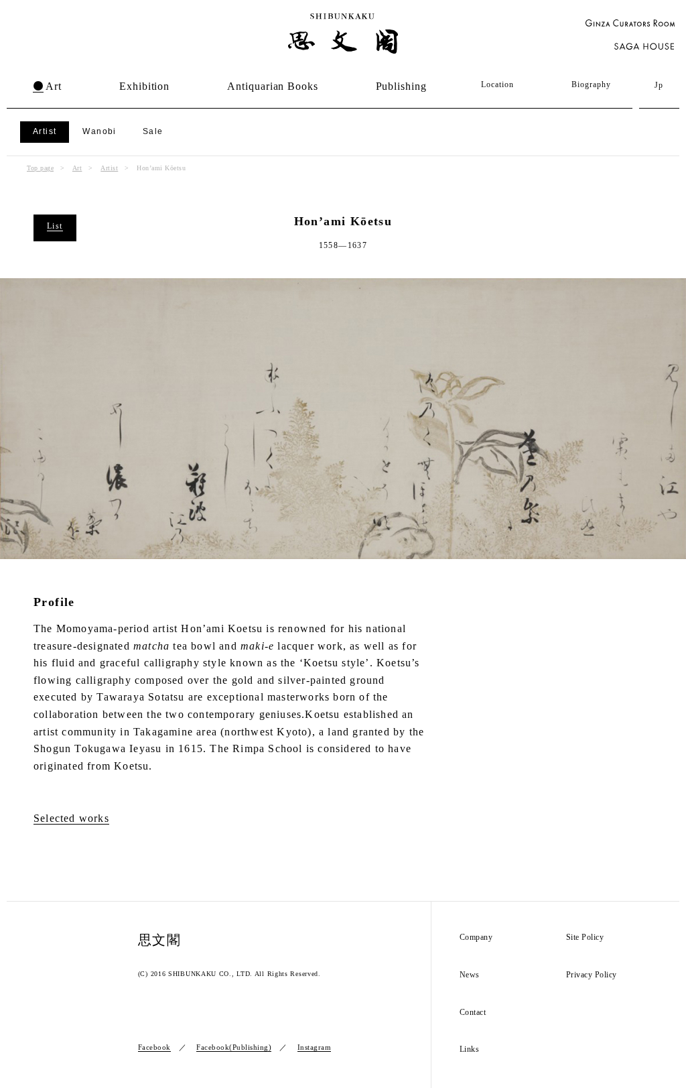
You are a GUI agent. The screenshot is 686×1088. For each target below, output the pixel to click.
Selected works (71, 818)
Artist (44, 131)
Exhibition (144, 86)
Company (476, 937)
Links (470, 1049)
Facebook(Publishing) (233, 1047)
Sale (153, 131)
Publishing (401, 86)
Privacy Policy (591, 975)
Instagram (314, 1047)
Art (54, 86)
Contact (473, 1012)
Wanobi (99, 131)
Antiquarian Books (272, 86)
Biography (590, 84)
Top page (40, 168)
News (470, 975)
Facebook (154, 1047)
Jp (659, 85)
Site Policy (585, 937)
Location (497, 84)
